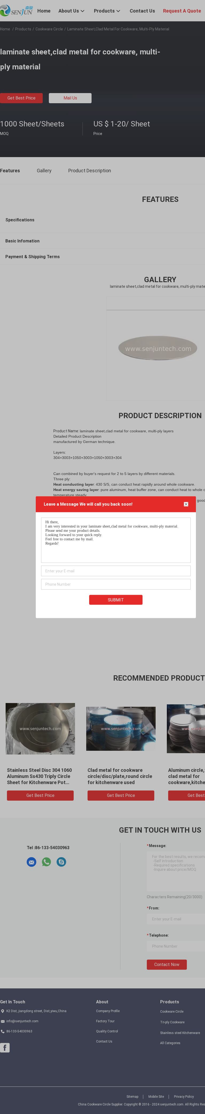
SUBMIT (116, 599)
